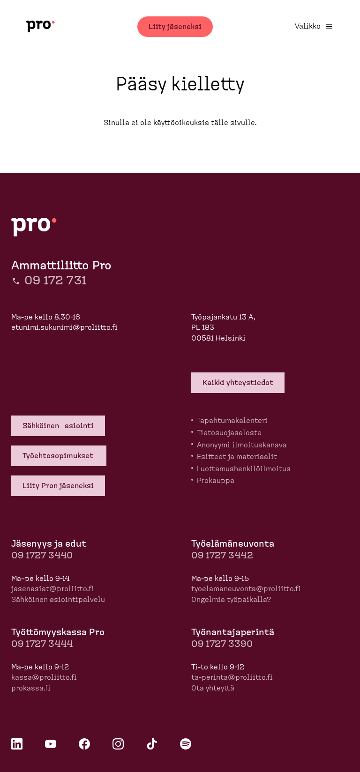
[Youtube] (50, 744)
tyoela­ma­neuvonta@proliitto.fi (246, 589)
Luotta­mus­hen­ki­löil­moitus (244, 469)
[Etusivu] (40, 26)
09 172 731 (55, 281)
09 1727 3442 (222, 555)
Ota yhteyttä (212, 688)
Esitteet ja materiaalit (237, 456)
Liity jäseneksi (175, 26)
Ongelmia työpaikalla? (231, 599)
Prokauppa (215, 480)
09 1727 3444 (42, 644)
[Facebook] (84, 744)
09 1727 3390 (222, 644)
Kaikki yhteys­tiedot (237, 382)
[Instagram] (118, 744)
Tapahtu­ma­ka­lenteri (232, 420)
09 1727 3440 (42, 555)
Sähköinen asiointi (58, 426)
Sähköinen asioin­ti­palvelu (58, 599)
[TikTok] (152, 744)
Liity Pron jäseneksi (58, 486)
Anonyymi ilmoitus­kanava (242, 445)
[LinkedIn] (16, 744)
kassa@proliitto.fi (44, 677)
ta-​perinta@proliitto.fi (232, 677)
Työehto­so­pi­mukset (58, 456)
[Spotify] (185, 744)
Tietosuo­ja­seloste (229, 433)
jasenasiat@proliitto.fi (52, 589)
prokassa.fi (31, 688)
